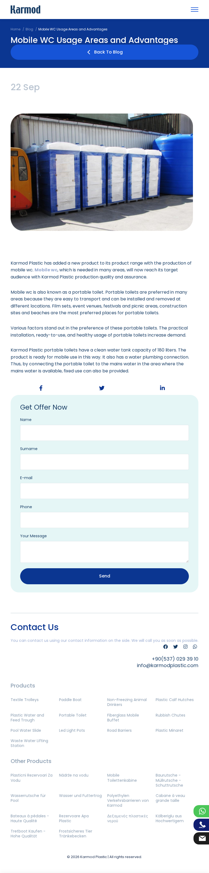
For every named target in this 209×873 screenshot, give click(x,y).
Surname (29, 448)
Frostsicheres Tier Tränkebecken (75, 833)
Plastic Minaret (169, 730)
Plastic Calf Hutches (175, 699)
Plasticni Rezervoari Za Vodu (32, 777)
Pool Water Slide (26, 730)
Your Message (33, 535)
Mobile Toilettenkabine (122, 777)
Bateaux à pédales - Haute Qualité (30, 818)
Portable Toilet (73, 715)
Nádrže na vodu (73, 775)
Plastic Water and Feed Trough (27, 717)
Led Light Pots (72, 730)
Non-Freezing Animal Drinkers (127, 702)
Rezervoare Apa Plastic (74, 818)
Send (104, 576)
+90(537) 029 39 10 (175, 659)
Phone (26, 506)
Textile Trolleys (25, 699)
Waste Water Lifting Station (29, 743)
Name (26, 419)
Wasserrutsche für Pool (28, 798)
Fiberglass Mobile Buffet (123, 717)
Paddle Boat (70, 699)
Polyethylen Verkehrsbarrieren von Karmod (128, 800)
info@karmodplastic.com (167, 665)
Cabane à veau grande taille (170, 798)
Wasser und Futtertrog (80, 795)
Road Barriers (119, 730)
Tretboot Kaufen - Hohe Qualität (28, 833)
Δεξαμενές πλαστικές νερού (127, 818)
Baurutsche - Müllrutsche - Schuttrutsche (169, 780)
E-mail (26, 477)
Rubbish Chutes (170, 715)
